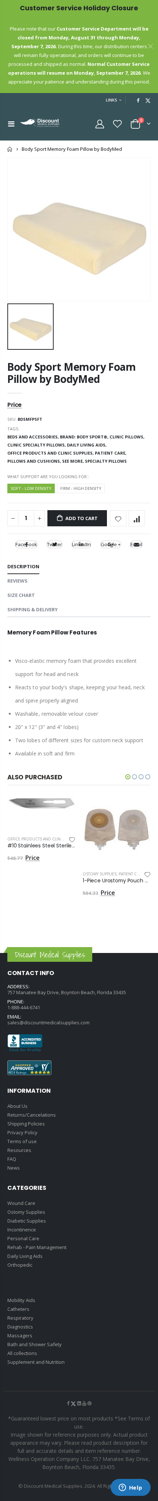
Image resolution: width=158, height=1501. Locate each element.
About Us (17, 1106)
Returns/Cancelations (31, 1114)
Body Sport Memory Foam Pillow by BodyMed (71, 373)
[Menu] (11, 124)
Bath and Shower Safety (34, 1344)
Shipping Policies (26, 1123)
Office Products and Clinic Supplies (44, 839)
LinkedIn (81, 544)
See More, (73, 461)
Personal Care (23, 1238)
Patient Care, (111, 453)
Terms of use (22, 1141)
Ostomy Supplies (99, 873)
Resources (19, 1150)
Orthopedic (19, 1265)
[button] (128, 776)
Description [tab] (23, 566)
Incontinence (21, 1229)
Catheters (18, 1309)
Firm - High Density (80, 488)
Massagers (19, 1335)
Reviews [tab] (17, 580)
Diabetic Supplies (26, 1220)
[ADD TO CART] (63, 809)
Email (136, 544)
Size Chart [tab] (21, 595)
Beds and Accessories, (33, 437)
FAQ (11, 1159)
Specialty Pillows (106, 461)
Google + (111, 544)
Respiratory (20, 1318)
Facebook (26, 544)
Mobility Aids (21, 1300)
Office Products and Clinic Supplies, (51, 453)
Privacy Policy (22, 1132)
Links (111, 100)
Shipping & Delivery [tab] (32, 609)
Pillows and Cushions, (34, 461)
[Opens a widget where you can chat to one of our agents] (130, 1488)
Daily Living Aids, (87, 445)
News (13, 1167)
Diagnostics (20, 1326)
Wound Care (21, 1203)
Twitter (54, 544)
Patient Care (131, 873)
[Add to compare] (137, 518)
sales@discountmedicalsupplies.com (48, 1022)
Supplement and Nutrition (36, 1362)
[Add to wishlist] (118, 518)
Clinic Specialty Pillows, (37, 445)
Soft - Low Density (31, 488)
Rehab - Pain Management (37, 1247)
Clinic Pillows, (127, 437)
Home (10, 149)
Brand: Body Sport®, (84, 437)
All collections (22, 1353)
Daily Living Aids (25, 1256)
